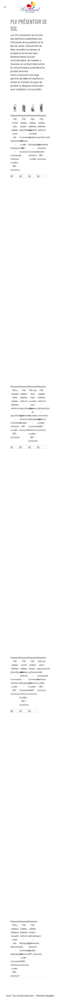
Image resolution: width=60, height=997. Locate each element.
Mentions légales (45, 995)
